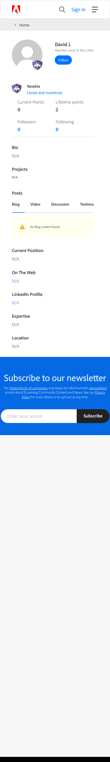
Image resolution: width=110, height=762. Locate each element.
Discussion (60, 204)
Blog (15, 204)
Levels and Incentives (44, 92)
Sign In (79, 9)
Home (24, 24)
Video (35, 204)
